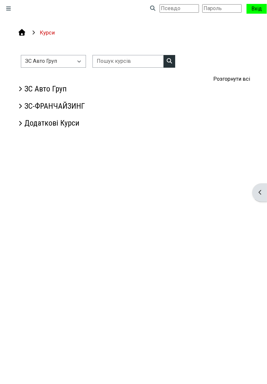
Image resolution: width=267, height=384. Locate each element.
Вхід (256, 9)
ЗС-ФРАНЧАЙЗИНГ (54, 106)
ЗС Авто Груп (45, 88)
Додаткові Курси (51, 123)
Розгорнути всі (231, 79)
